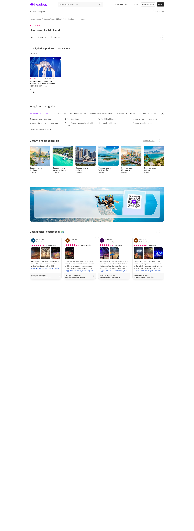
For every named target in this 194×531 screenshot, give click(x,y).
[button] (37, 11)
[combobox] (80, 4)
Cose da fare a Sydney (81, 169)
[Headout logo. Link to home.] (38, 4)
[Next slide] (162, 37)
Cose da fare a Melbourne (127, 169)
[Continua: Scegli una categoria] (162, 113)
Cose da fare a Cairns (150, 169)
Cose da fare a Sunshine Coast (59, 169)
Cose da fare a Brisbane (36, 169)
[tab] (31, 37)
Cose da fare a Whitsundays (104, 169)
